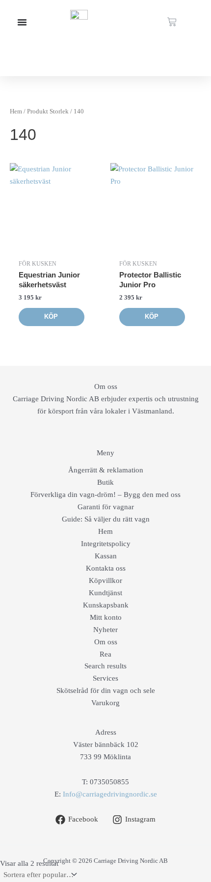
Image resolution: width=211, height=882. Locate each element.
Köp (51, 316)
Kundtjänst (105, 593)
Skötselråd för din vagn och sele (105, 690)
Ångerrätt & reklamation (105, 470)
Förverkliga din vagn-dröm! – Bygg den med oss (105, 494)
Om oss (105, 642)
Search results (105, 666)
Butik (105, 482)
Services (105, 678)
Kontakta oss (106, 568)
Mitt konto (106, 617)
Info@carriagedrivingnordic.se (110, 794)
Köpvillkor (105, 580)
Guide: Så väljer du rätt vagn (106, 519)
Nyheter (105, 630)
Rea (105, 654)
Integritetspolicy (106, 544)
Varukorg (105, 703)
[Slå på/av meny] (22, 22)
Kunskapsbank (106, 605)
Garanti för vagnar (106, 507)
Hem (16, 111)
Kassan (106, 556)
